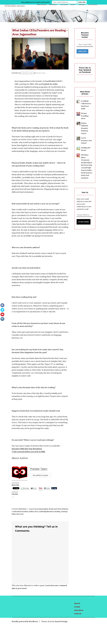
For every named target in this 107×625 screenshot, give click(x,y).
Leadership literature (46, 511)
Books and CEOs (55, 509)
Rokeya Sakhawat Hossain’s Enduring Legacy (84, 128)
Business (65, 509)
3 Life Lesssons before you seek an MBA (28, 452)
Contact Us (77, 614)
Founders (24, 511)
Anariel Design (61, 621)
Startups (64, 511)
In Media (77, 607)
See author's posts (40, 475)
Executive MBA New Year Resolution (27, 449)
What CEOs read (17, 514)
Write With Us (78, 610)
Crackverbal (16, 511)
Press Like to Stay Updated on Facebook (85, 70)
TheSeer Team (41, 73)
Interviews (23, 509)
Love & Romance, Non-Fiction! (86, 140)
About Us (77, 603)
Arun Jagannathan (41, 509)
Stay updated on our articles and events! (35, 2)
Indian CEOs (33, 511)
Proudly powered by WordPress (25, 621)
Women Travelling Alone (85, 115)
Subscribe (83, 222)
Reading (57, 511)
